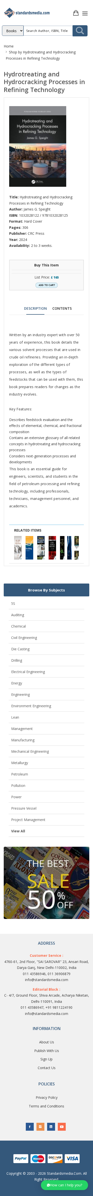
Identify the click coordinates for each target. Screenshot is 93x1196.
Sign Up (46, 1059)
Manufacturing (22, 740)
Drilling (16, 660)
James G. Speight (37, 209)
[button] (64, 1185)
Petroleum (19, 774)
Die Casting (20, 649)
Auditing (17, 614)
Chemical (18, 626)
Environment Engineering (31, 706)
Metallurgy (19, 762)
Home (9, 46)
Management (22, 728)
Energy (16, 683)
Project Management (28, 819)
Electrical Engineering (28, 671)
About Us (46, 1042)
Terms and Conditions (46, 1106)
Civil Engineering (24, 637)
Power (16, 797)
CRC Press (36, 233)
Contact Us (47, 1067)
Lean (15, 717)
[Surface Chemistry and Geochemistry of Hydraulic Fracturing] (18, 548)
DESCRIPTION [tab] (35, 308)
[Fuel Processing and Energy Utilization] (76, 548)
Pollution (18, 785)
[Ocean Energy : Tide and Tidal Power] (29, 548)
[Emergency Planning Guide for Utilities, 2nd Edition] (41, 548)
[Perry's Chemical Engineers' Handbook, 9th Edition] (52, 548)
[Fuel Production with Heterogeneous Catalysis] (62, 548)
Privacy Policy (47, 1097)
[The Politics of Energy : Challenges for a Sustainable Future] (69, 548)
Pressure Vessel (23, 808)
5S (13, 603)
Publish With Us (46, 1050)
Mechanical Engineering (30, 751)
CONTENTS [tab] (62, 308)
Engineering (20, 694)
